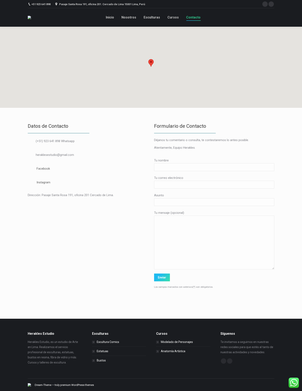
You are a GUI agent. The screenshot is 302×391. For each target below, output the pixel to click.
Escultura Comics (108, 342)
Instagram (43, 182)
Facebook (43, 168)
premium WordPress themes (77, 384)
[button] (151, 63)
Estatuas (102, 351)
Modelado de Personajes (177, 342)
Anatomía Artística (173, 351)
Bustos (101, 360)
